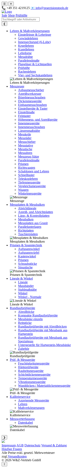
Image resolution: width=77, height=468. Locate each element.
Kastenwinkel (27, 256)
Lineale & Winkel (21, 278)
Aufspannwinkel (29, 249)
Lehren (22, 404)
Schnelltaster (26, 175)
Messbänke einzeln (30, 319)
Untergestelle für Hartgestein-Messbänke (44, 345)
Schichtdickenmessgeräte (34, 374)
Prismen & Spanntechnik (26, 245)
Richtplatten (26, 230)
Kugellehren (26, 49)
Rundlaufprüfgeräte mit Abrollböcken (42, 326)
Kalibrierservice (20, 396)
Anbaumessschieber (31, 90)
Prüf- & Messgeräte (22, 359)
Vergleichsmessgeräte (32, 186)
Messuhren (25, 153)
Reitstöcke (25, 323)
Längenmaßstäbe (29, 130)
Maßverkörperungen (31, 408)
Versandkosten (17, 456)
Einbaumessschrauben (32, 105)
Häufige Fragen (12, 449)
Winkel (22, 293)
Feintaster (24, 116)
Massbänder (26, 286)
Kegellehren (26, 45)
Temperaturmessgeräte (32, 378)
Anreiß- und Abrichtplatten (35, 212)
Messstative (25, 145)
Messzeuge (17, 86)
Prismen (23, 164)
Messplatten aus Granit (33, 223)
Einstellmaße (26, 112)
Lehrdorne (25, 53)
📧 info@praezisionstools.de (49, 8)
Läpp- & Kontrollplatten (33, 215)
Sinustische (25, 267)
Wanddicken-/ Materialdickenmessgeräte (44, 385)
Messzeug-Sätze (28, 156)
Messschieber (27, 141)
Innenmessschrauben (31, 127)
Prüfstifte (21, 15)
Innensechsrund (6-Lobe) (34, 42)
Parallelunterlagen (29, 226)
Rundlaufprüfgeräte (22, 308)
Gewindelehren (28, 38)
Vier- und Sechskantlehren (35, 75)
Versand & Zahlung (54, 445)
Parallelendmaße (28, 60)
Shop (11, 15)
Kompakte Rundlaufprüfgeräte (38, 315)
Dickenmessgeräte (30, 101)
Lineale (23, 282)
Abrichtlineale (27, 208)
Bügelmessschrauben (31, 97)
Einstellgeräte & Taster (32, 108)
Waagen (23, 190)
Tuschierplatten (28, 234)
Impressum (9, 445)
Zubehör (23, 348)
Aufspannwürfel (28, 252)
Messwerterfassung (22, 419)
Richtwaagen (26, 167)
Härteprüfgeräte (28, 367)
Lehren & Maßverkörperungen (30, 31)
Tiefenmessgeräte (29, 182)
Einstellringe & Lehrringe (34, 34)
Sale (4, 15)
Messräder (24, 138)
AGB (20, 445)
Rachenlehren (27, 71)
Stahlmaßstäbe (27, 289)
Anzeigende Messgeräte (33, 400)
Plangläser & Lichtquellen (35, 64)
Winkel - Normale (29, 297)
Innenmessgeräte (29, 123)
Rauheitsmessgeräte (31, 371)
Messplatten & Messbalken (27, 204)
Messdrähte (25, 56)
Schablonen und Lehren (33, 171)
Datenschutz (32, 445)
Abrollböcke (26, 311)
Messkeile (24, 134)
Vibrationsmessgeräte (32, 382)
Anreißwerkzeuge (29, 93)
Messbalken (25, 219)
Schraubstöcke (27, 263)
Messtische (25, 149)
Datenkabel (25, 422)
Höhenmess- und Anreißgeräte (37, 119)
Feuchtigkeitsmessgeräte (33, 363)
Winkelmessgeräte (29, 193)
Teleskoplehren (28, 178)
